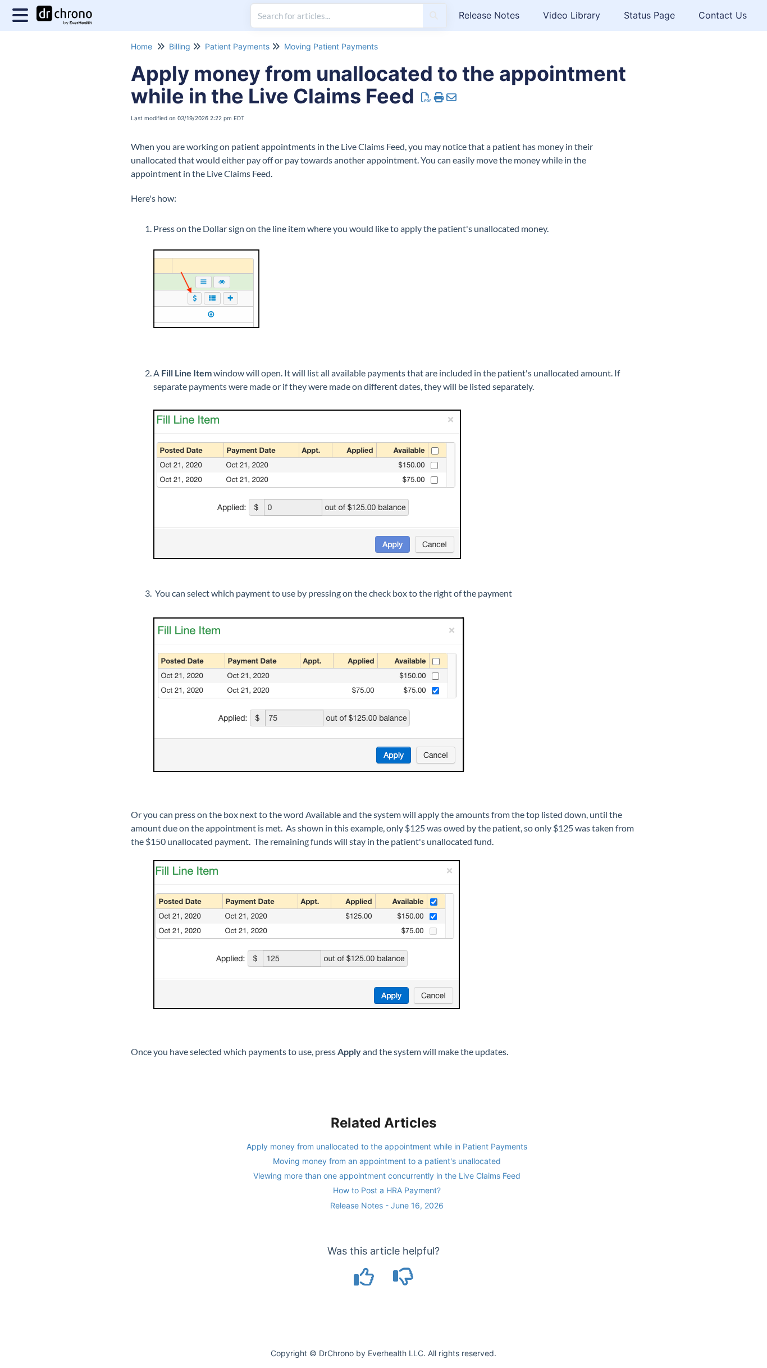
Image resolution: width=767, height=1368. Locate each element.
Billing (179, 46)
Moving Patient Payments (331, 46)
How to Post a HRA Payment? (387, 1190)
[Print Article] (439, 97)
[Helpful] (365, 1281)
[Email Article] (451, 97)
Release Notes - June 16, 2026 (387, 1205)
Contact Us (722, 15)
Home (141, 46)
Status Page (649, 15)
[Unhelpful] (403, 1281)
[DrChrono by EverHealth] (68, 10)
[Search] (433, 16)
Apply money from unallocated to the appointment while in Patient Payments (386, 1146)
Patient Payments (237, 46)
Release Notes (489, 15)
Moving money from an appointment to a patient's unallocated (387, 1161)
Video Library (571, 15)
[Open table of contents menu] (22, 14)
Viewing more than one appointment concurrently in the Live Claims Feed (387, 1175)
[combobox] (337, 16)
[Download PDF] (426, 97)
